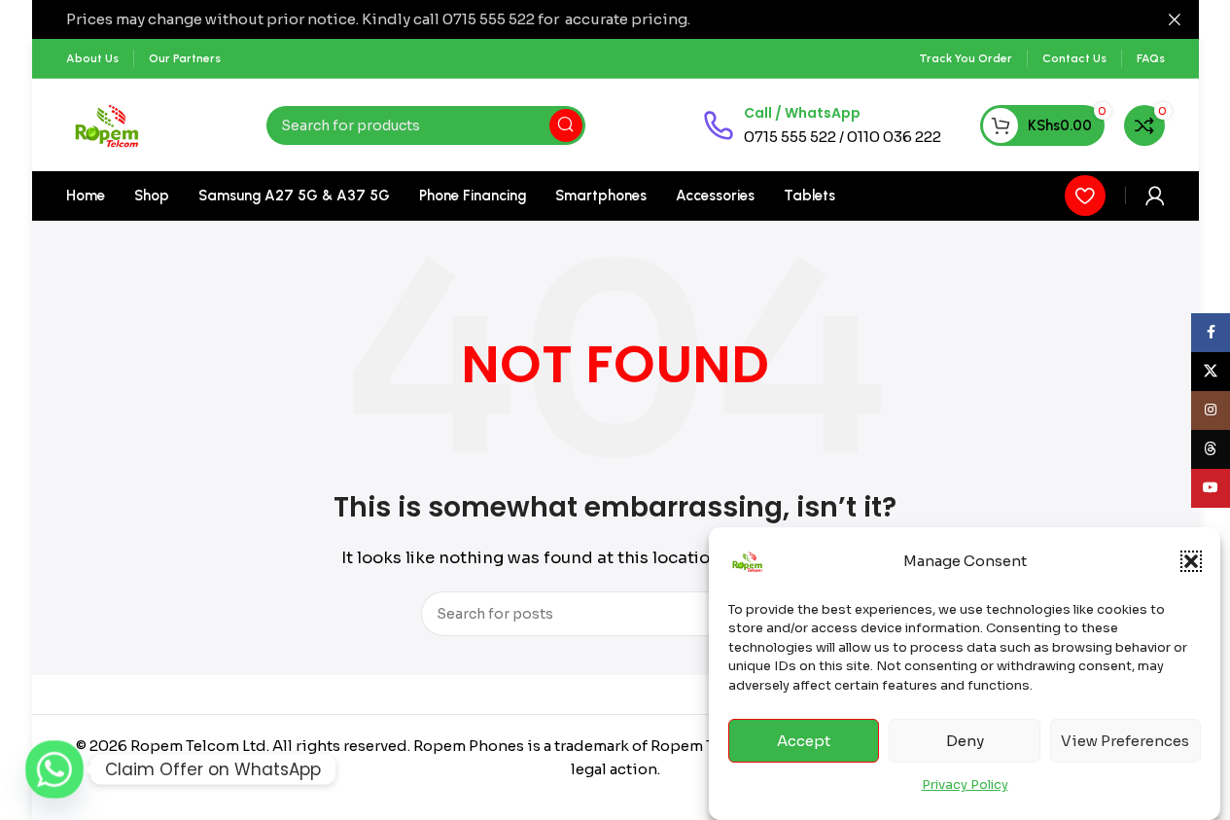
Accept (803, 740)
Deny (965, 740)
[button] (1191, 561)
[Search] (565, 125)
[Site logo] (107, 124)
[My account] (1155, 195)
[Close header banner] (1174, 19)
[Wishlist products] (1085, 195)
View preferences (1125, 740)
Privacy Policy (965, 784)
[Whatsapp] (54, 769)
